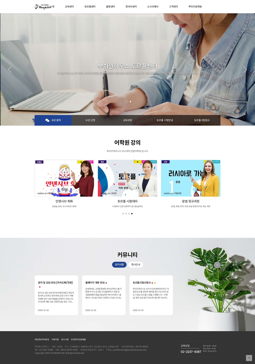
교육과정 (127, 120)
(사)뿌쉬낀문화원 (78, 339)
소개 (52, 6)
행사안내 (135, 264)
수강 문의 (56, 120)
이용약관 (55, 339)
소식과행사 (152, 6)
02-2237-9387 (191, 352)
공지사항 (119, 264)
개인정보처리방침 (42, 339)
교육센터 (69, 6)
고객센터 (173, 6)
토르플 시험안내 (165, 120)
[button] (124, 101)
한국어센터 (131, 6)
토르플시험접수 (202, 120)
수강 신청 (90, 120)
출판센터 (110, 6)
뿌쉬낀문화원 (195, 6)
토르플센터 (90, 6)
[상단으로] (249, 358)
